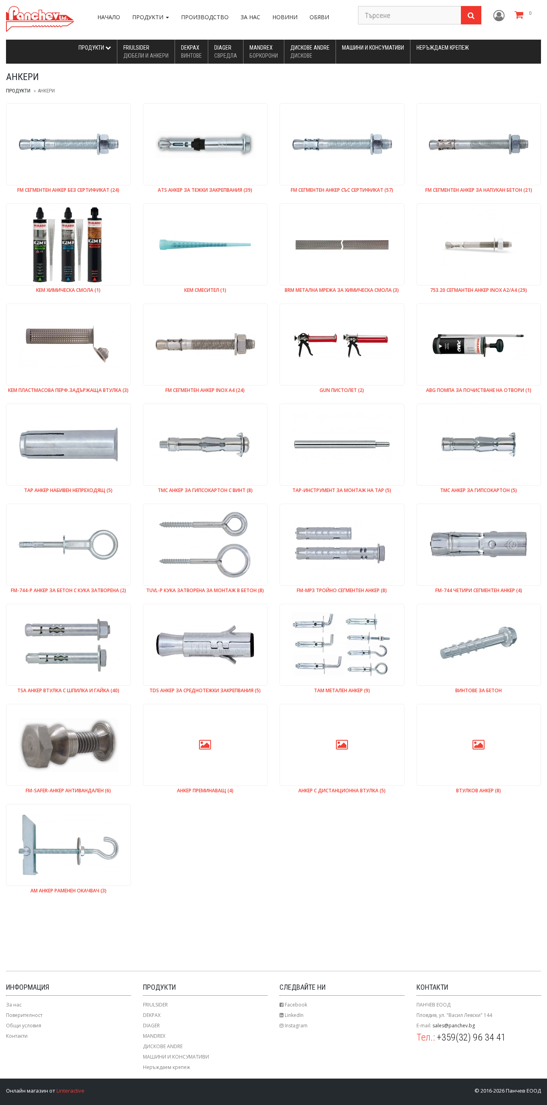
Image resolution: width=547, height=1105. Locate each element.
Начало (108, 17)
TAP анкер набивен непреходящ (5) (68, 491)
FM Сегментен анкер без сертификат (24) (68, 190)
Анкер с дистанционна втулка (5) (342, 791)
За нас (250, 17)
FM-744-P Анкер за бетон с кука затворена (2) (68, 591)
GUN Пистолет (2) (342, 391)
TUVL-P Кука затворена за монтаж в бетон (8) (205, 591)
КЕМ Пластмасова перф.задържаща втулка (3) (68, 391)
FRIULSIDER (146, 51)
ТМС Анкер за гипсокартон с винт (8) (205, 491)
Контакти (17, 1036)
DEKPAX (191, 51)
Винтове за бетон (478, 691)
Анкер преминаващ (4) (205, 791)
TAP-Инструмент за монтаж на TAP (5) (341, 491)
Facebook (295, 1004)
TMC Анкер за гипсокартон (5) (478, 491)
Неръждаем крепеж (442, 47)
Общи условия (23, 1025)
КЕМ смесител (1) (205, 290)
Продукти (91, 47)
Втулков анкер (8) (478, 791)
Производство (205, 17)
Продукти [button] (148, 17)
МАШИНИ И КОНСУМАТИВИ (373, 47)
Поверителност (24, 1015)
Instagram (296, 1025)
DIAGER (225, 51)
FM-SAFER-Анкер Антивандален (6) (68, 791)
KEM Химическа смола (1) (68, 290)
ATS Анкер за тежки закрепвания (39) (205, 190)
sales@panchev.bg (453, 1025)
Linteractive (70, 1090)
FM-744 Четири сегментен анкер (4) (478, 591)
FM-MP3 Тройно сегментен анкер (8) (342, 591)
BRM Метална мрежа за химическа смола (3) (342, 290)
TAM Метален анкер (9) (342, 691)
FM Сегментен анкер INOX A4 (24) (205, 391)
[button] (499, 16)
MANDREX (263, 51)
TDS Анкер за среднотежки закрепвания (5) (205, 691)
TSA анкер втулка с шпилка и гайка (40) (68, 691)
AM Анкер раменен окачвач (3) (68, 891)
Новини (285, 17)
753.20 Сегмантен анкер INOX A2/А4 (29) (478, 290)
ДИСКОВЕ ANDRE (310, 51)
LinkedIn (294, 1015)
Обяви (319, 17)
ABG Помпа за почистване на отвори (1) (478, 391)
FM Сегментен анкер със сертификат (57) (342, 190)
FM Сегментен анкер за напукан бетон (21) (478, 190)
